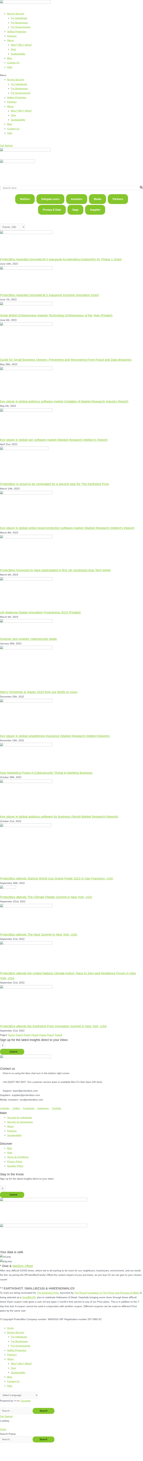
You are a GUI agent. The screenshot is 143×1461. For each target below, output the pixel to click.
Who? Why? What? (21, 45)
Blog (9, 58)
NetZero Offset (22, 1266)
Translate (25, 1400)
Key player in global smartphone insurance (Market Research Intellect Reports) (55, 736)
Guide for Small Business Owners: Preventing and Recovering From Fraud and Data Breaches (65, 360)
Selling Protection (16, 31)
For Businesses (19, 22)
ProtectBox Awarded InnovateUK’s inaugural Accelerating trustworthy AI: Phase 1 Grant (61, 259)
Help (9, 67)
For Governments (20, 27)
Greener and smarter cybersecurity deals (28, 639)
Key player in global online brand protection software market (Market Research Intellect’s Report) (67, 528)
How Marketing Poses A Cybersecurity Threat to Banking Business (46, 773)
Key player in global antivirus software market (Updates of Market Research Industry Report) (64, 401)
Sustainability (18, 54)
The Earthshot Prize (48, 1293)
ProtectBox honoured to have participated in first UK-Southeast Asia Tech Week (55, 570)
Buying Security (15, 13)
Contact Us (13, 62)
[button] (71, 75)
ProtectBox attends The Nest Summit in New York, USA (38, 934)
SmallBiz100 (29, 1297)
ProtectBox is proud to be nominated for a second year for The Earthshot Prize (54, 484)
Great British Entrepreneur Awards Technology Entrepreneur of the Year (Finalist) (56, 315)
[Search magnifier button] (141, 187)
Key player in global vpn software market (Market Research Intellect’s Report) (54, 440)
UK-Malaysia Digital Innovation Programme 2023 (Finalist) (40, 612)
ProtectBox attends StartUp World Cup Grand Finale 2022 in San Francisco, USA (56, 878)
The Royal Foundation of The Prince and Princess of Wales (107, 1293)
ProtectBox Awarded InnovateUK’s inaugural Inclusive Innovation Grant (49, 295)
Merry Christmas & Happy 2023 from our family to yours (38, 692)
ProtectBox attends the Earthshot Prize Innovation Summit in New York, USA (53, 1026)
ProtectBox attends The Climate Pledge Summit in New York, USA (46, 897)
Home (10, 1328)
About (10, 40)
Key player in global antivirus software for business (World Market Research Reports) (59, 816)
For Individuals (19, 18)
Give (13, 49)
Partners (12, 36)
